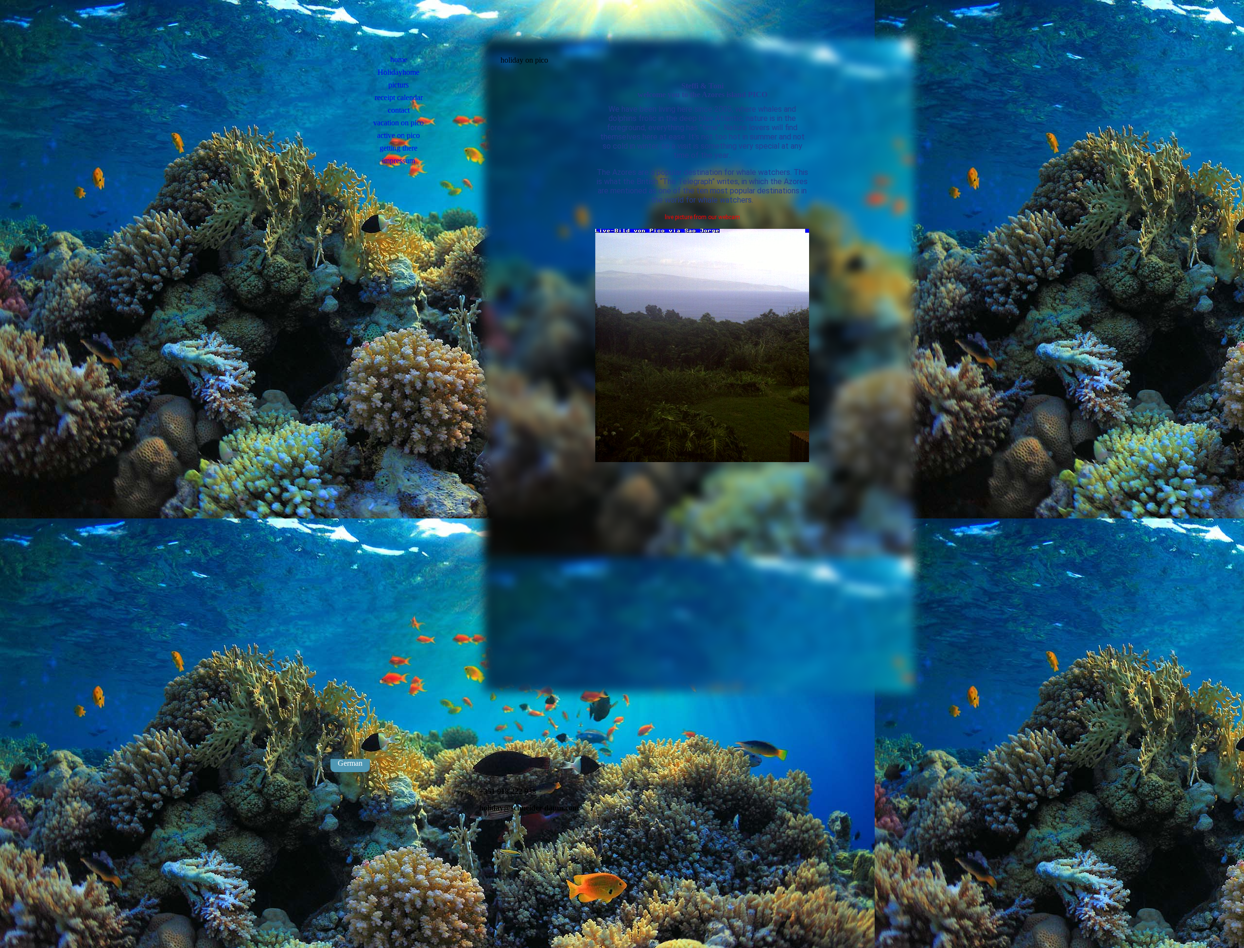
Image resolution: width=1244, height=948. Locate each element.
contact (399, 110)
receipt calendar (399, 97)
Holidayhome (398, 72)
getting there (398, 148)
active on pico (398, 135)
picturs (398, 85)
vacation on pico (398, 123)
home (398, 59)
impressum (398, 160)
